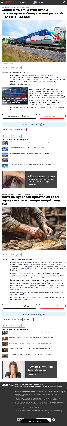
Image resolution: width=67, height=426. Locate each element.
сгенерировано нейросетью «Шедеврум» (13, 250)
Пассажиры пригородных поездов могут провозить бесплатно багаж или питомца (31, 158)
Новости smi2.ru (7, 189)
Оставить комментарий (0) (52, 116)
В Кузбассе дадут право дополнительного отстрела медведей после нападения (31, 343)
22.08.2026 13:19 (6, 194)
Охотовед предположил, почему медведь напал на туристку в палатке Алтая (30, 348)
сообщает (29, 268)
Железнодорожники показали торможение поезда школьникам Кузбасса (29, 153)
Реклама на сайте (27, 384)
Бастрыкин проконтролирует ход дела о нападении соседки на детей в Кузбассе (31, 354)
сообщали (21, 297)
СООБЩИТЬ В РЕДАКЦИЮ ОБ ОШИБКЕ (52, 386)
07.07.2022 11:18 (5, 7)
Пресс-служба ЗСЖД (7, 63)
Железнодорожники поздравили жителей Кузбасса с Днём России (27, 147)
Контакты (18, 384)
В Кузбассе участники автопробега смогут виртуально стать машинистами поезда (31, 164)
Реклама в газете (38, 384)
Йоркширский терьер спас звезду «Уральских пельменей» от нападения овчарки (31, 337)
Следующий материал (34, 421)
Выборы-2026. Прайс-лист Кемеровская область (28, 386)
